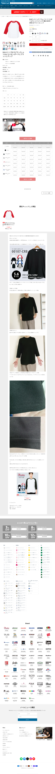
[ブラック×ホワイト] (35, 33)
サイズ (30, 36)
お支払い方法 (5, 732)
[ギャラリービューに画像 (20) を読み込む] (12, 49)
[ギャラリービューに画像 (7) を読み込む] (21, 43)
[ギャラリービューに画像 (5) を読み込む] (15, 43)
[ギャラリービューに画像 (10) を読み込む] (7, 46)
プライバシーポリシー (6, 747)
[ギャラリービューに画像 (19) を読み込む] (9, 49)
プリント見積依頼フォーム (23, 732)
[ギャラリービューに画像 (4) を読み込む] (12, 43)
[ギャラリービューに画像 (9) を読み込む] (4, 46)
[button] (7, 6)
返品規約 (4, 745)
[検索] (33, 3)
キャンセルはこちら (6, 730)
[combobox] (22, 3)
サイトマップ (5, 751)
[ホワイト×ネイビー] (42, 33)
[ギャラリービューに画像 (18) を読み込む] (7, 49)
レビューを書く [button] (48, 193)
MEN (30, 52)
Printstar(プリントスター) (34, 25)
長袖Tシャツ (4, 16)
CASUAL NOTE (5, 739)
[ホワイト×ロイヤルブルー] (45, 33)
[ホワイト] (30, 33)
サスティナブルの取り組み (7, 741)
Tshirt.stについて (5, 735)
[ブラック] (33, 33)
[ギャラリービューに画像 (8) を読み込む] (24, 43)
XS (44, 52)
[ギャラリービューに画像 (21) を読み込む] (15, 49)
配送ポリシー (5, 749)
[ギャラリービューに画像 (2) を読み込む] (7, 43)
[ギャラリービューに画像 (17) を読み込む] (4, 49)
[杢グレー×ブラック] (47, 33)
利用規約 (4, 743)
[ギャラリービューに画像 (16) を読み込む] (24, 46)
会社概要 (4, 754)
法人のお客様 (21, 730)
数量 (30, 40)
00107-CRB (34, 52)
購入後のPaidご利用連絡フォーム (25, 735)
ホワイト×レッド (48, 52)
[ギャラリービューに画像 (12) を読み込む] (12, 46)
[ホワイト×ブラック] (38, 33)
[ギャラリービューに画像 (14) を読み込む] (18, 46)
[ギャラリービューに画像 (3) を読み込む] (9, 43)
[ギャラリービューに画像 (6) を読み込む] (18, 43)
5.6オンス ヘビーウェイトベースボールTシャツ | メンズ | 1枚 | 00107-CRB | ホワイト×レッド (9, 224)
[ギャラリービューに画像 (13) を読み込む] (15, 46)
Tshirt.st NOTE (5, 737)
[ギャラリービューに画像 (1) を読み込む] (4, 43)
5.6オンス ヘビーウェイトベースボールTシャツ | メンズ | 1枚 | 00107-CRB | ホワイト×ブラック (27, 495)
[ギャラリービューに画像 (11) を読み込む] (9, 46)
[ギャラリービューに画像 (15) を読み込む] (21, 46)
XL (42, 52)
